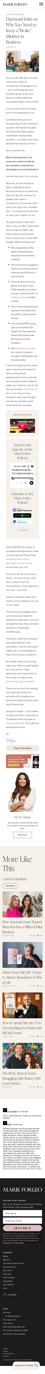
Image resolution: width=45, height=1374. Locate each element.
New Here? (7, 1270)
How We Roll (8, 1284)
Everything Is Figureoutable (14, 1333)
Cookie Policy (8, 1353)
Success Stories (9, 1266)
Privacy (6, 1351)
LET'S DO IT (22, 1228)
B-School (6, 1312)
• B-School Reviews (12, 1316)
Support (6, 1356)
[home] (17, 4)
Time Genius (8, 1323)
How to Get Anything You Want (15, 1330)
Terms (5, 1349)
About (5, 1256)
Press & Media (8, 1277)
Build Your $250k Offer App (14, 1326)
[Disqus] (22, 1138)
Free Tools (7, 1274)
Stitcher (20, 723)
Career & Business (15, 14)
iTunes (9, 723)
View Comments (22, 748)
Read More (22, 834)
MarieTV (6, 1259)
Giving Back (8, 1281)
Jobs (5, 1288)
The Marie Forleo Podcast (13, 1263)
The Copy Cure (9, 1319)
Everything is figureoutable (20, 681)
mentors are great (25, 348)
